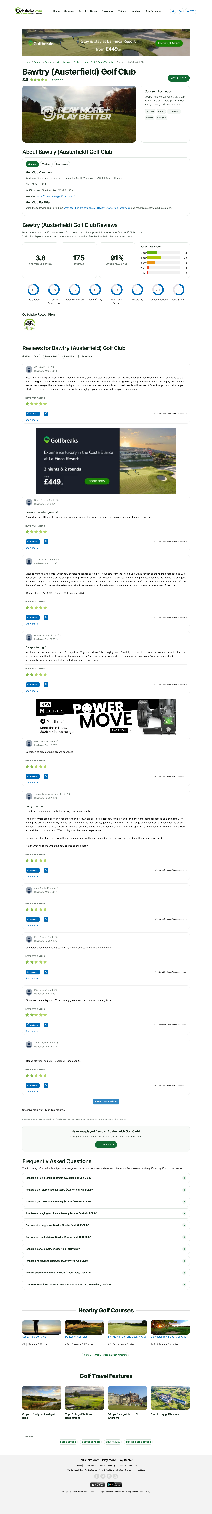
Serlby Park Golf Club (34, 1336)
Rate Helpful (33, 414)
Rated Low (87, 356)
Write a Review (178, 77)
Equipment (107, 11)
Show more (31, 419)
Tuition (122, 11)
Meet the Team (130, 1465)
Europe (48, 62)
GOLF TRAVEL (113, 1442)
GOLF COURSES (68, 1442)
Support (79, 1465)
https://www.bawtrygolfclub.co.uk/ (56, 196)
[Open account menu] (173, 11)
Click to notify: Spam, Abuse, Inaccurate (170, 413)
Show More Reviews (106, 1101)
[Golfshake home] (28, 10)
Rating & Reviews (90, 1465)
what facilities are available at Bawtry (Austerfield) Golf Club (97, 207)
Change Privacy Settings (135, 1470)
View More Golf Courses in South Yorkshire (105, 1355)
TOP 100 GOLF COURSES (138, 1442)
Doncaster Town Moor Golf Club (168, 1336)
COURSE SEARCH (91, 1442)
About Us (83, 1470)
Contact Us (92, 1470)
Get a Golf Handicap (107, 1465)
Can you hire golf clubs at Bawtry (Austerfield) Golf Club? (58, 1237)
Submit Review (106, 1144)
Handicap (136, 11)
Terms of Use (119, 1492)
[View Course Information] (41, 1327)
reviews (56, 79)
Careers (120, 1465)
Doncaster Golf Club (76, 1336)
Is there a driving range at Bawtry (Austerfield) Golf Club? (58, 1177)
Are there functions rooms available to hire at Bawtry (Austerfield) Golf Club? (69, 1284)
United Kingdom (63, 62)
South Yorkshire (105, 62)
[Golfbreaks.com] (106, 461)
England (77, 62)
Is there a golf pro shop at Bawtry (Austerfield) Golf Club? (58, 1201)
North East (89, 62)
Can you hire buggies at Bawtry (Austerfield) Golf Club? (57, 1225)
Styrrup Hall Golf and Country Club (127, 1336)
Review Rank (51, 356)
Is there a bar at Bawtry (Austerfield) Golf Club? (53, 1248)
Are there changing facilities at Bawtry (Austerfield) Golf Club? (61, 1213)
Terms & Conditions (106, 1470)
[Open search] (181, 11)
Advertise (119, 1470)
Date (36, 356)
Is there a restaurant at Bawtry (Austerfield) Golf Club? (57, 1260)
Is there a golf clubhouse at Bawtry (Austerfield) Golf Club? (59, 1189)
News (93, 11)
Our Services (153, 11)
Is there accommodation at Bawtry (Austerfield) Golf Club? (59, 1272)
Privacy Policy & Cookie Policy (137, 1492)
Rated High (69, 356)
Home (56, 11)
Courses (69, 11)
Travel (82, 11)
